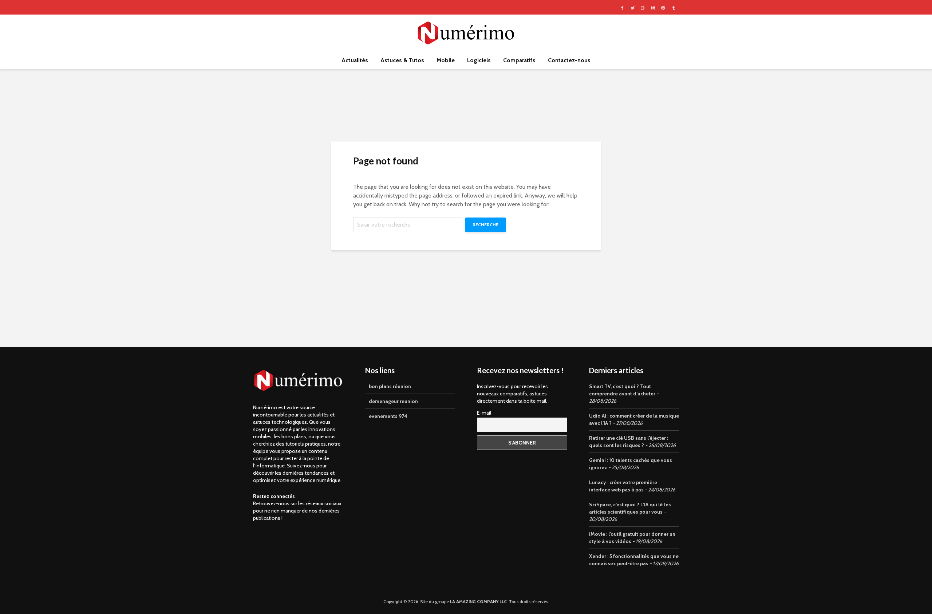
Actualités (354, 60)
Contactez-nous (569, 60)
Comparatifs (519, 60)
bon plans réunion (390, 386)
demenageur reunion (393, 401)
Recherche (485, 224)
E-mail (484, 413)
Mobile (446, 60)
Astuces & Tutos (402, 60)
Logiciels (479, 60)
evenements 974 (388, 416)
